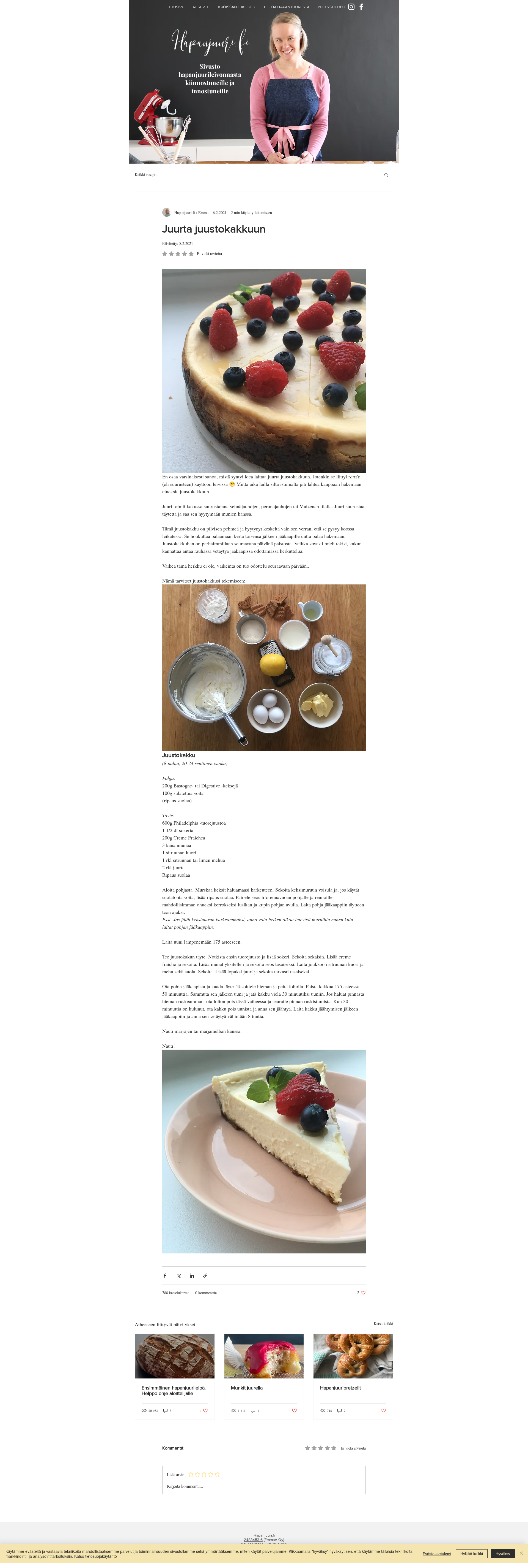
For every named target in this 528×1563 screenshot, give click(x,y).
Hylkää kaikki (471, 1553)
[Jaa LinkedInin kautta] (191, 1275)
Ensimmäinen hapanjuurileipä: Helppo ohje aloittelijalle (174, 1390)
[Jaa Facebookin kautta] (164, 1275)
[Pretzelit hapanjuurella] (353, 1356)
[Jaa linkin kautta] (205, 1275)
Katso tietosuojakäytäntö (95, 1556)
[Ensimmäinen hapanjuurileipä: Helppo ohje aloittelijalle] (175, 1356)
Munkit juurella (247, 1388)
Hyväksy (503, 1553)
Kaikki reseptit (146, 174)
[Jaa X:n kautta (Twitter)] (178, 1275)
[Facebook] (361, 6)
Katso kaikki (383, 1323)
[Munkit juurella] (264, 1356)
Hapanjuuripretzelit (340, 1388)
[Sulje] (521, 1554)
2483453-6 (253, 1539)
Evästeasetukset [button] (437, 1553)
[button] (386, 174)
